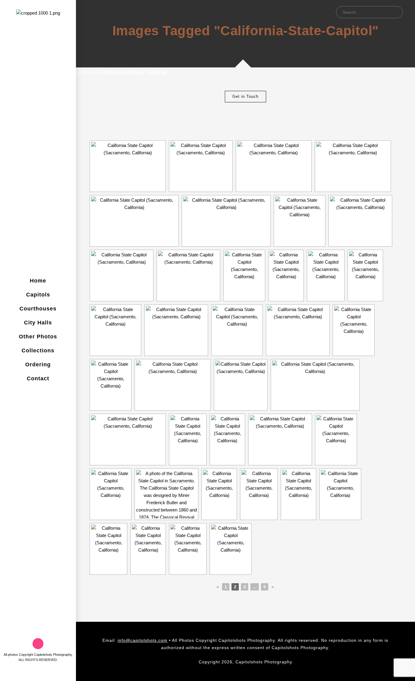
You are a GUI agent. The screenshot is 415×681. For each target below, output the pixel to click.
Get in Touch (245, 96)
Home (84, 72)
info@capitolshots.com (142, 640)
